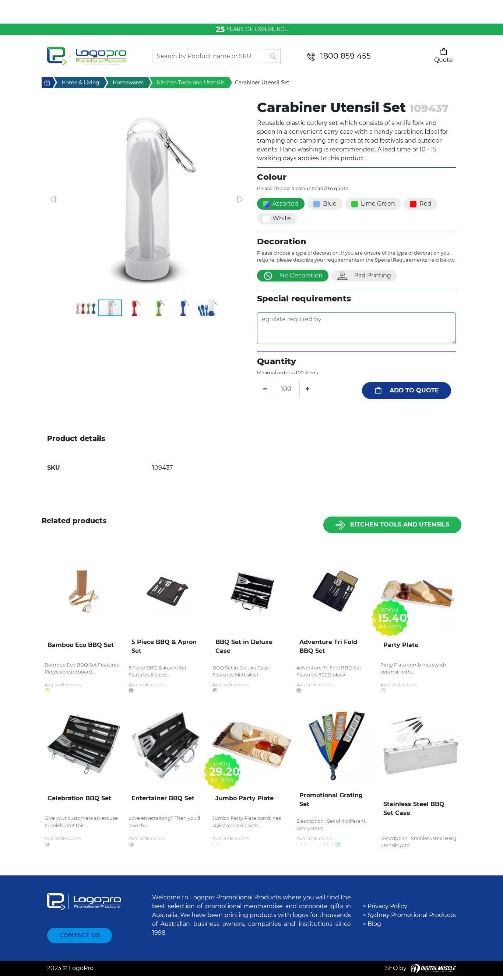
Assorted (285, 203)
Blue (330, 203)
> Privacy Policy (385, 906)
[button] (146, 199)
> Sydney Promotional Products (409, 915)
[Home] (94, 56)
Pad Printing (372, 275)
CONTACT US (79, 935)
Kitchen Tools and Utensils (399, 524)
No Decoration (301, 275)
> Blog (372, 923)
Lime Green (378, 203)
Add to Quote (414, 390)
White (281, 218)
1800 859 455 (345, 55)
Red (425, 203)
